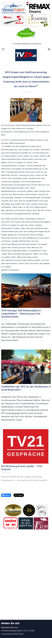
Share (7, 495)
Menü (49, 49)
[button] (3, 49)
